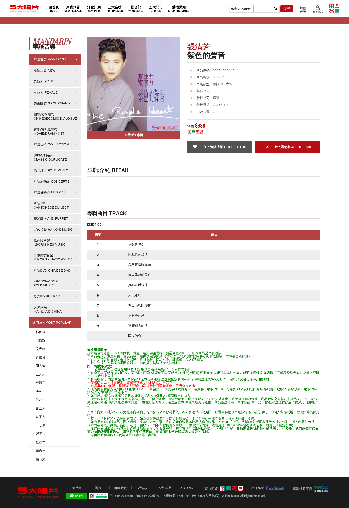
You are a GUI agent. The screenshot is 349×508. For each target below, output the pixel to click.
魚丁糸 (40, 417)
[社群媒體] (274, 488)
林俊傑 (40, 332)
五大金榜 (115, 8)
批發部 (135, 8)
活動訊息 (94, 8)
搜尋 (287, 9)
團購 (98, 488)
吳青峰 (40, 349)
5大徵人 (143, 488)
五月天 (40, 374)
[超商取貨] (230, 488)
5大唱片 (24, 8)
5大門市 (76, 488)
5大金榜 (165, 488)
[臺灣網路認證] (320, 489)
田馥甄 (40, 340)
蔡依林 (40, 357)
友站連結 (186, 488)
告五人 (40, 408)
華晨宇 (40, 383)
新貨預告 (73, 8)
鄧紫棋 (40, 434)
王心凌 (40, 425)
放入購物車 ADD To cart (293, 147)
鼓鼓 (39, 400)
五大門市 (156, 8)
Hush (39, 391)
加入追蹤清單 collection (225, 147)
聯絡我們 (120, 488)
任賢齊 (40, 442)
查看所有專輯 (134, 135)
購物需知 (179, 8)
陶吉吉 (40, 450)
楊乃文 (40, 459)
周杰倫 (40, 366)
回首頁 (54, 8)
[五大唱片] (38, 492)
